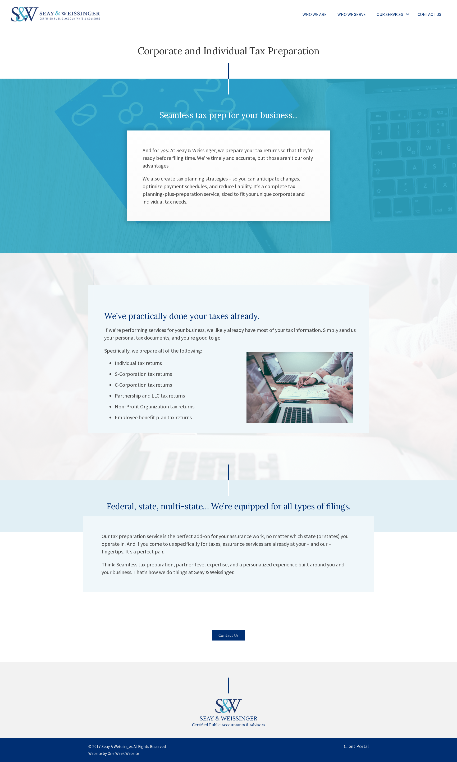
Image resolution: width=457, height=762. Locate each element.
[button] (407, 14)
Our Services (390, 14)
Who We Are (315, 14)
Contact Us (429, 14)
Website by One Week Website (113, 753)
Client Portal (356, 746)
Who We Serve (351, 14)
